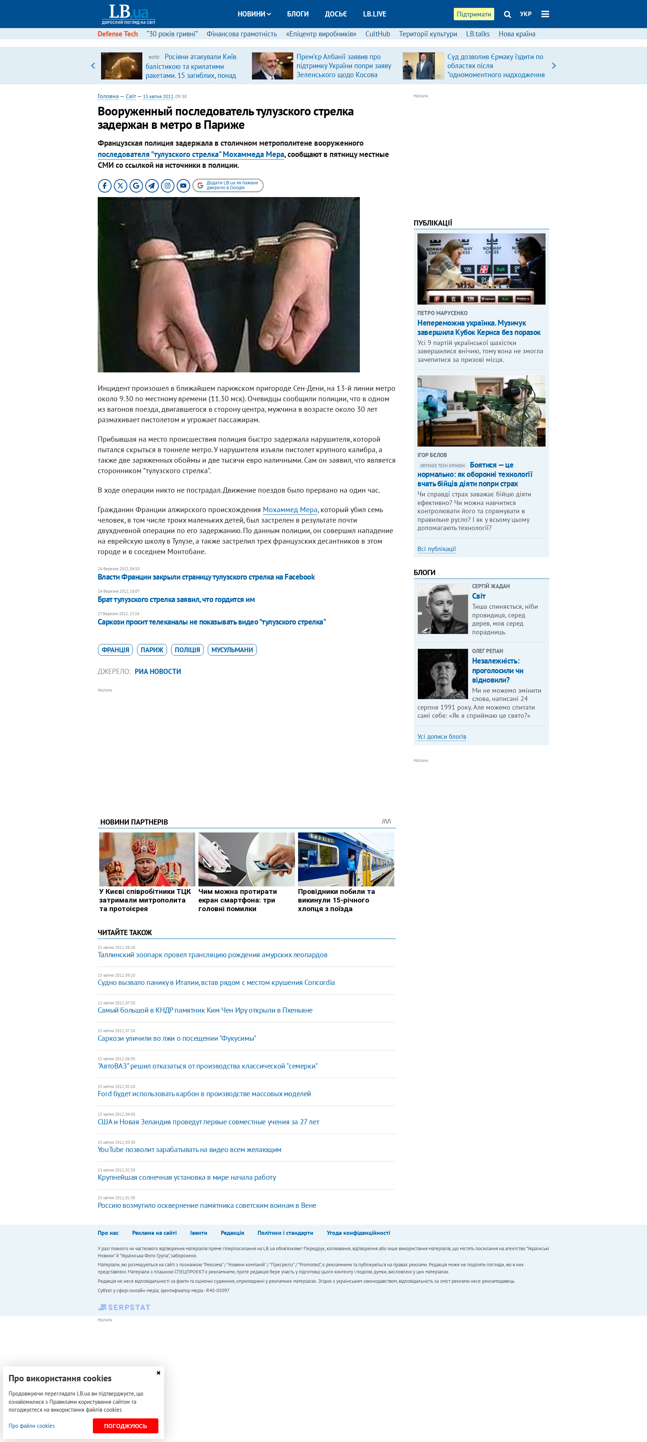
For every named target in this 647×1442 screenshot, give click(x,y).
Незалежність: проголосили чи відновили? (497, 670)
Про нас (108, 1232)
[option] (173, 65)
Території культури (428, 33)
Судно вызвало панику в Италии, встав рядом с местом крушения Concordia (216, 982)
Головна (108, 96)
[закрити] (158, 1373)
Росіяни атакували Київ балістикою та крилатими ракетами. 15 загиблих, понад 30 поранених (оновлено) (191, 70)
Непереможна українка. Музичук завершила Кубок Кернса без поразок (479, 327)
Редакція (232, 1232)
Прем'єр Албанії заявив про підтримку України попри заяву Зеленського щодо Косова (344, 65)
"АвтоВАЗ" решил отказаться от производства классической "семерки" (208, 1066)
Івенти (198, 1232)
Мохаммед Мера (290, 509)
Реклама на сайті (154, 1232)
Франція (115, 650)
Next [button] (554, 65)
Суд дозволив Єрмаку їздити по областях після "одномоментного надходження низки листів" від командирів (496, 70)
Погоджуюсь (125, 1426)
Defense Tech (118, 33)
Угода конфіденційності (358, 1232)
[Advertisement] (247, 747)
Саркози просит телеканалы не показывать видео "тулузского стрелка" (212, 622)
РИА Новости (158, 671)
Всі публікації (436, 549)
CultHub (377, 33)
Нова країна (517, 33)
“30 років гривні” (172, 33)
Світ (131, 96)
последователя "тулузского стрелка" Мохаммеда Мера (191, 154)
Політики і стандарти (285, 1232)
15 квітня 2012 (158, 96)
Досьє (336, 13)
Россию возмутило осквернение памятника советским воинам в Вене (207, 1205)
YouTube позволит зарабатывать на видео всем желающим (190, 1149)
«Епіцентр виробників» (321, 33)
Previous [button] (93, 65)
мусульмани (232, 650)
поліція (187, 650)
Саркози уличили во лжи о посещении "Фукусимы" (177, 1038)
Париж (152, 650)
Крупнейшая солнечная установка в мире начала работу (187, 1177)
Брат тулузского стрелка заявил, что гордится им (176, 599)
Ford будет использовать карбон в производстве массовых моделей (204, 1093)
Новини (251, 13)
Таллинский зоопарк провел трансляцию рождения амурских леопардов (212, 954)
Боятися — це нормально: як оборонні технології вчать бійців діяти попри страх (474, 474)
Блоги (298, 13)
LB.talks (478, 33)
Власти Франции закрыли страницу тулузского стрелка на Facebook (206, 577)
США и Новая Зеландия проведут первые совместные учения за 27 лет (208, 1122)
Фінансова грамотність (242, 33)
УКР (526, 14)
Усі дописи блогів (441, 736)
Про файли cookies (32, 1425)
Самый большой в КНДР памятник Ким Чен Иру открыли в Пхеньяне (205, 1010)
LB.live (374, 13)
